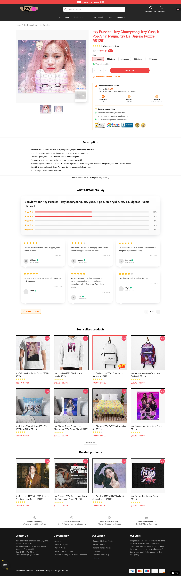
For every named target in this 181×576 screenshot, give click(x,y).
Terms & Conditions (62, 544)
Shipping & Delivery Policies (103, 541)
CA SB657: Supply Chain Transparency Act (71, 555)
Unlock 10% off (5, 565)
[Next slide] (84, 66)
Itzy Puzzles (45, 25)
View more (90, 442)
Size (94, 55)
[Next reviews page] (158, 312)
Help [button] (176, 573)
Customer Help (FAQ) (101, 555)
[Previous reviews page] (146, 312)
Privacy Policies (60, 548)
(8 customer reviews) (111, 46)
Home (18, 25)
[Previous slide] (19, 66)
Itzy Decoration (30, 25)
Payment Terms (99, 544)
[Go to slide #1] (46, 109)
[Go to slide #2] (58, 109)
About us (58, 541)
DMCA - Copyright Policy (64, 551)
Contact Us (97, 551)
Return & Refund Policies (102, 548)
